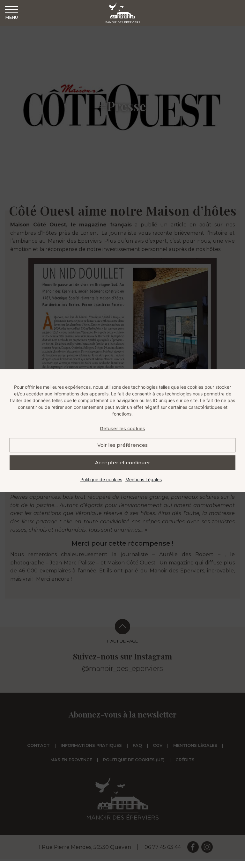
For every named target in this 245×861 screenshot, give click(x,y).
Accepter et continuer (122, 463)
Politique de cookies (101, 479)
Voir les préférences (122, 445)
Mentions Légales (143, 479)
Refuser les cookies (122, 428)
